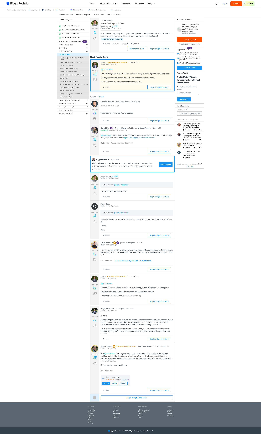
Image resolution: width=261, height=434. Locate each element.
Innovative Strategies (66, 65)
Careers (115, 415)
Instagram (170, 415)
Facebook (170, 410)
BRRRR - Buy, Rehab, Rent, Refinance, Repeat (72, 58)
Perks (89, 421)
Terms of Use (142, 412)
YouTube (170, 414)
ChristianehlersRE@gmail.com (126, 260)
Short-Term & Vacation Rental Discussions (74, 84)
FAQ (139, 417)
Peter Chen (105, 204)
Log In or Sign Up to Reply (159, 49)
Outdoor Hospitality (66, 97)
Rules (139, 414)
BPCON (250, 3)
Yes (188, 166)
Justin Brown (106, 26)
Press (114, 412)
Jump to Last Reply (137, 49)
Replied (109, 64)
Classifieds (91, 415)
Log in (225, 4)
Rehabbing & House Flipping (69, 81)
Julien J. (104, 62)
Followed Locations (113, 15)
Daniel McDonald (107, 101)
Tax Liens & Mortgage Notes (69, 87)
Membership (91, 410)
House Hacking (65, 54)
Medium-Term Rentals (67, 91)
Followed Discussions (66, 15)
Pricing (149, 4)
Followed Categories (83, 15)
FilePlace (90, 419)
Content (138, 4)
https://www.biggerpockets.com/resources (139, 138)
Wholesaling (63, 78)
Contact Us (116, 417)
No (192, 166)
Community (125, 4)
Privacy (140, 415)
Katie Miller (105, 128)
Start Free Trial (189, 68)
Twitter (169, 412)
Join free (236, 4)
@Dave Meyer (106, 135)
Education (90, 414)
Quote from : (116, 185)
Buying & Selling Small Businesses (71, 94)
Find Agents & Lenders (107, 4)
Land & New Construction (68, 72)
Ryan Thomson (106, 346)
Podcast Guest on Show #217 (122, 143)
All (59, 23)
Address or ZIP (183, 109)
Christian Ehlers (107, 243)
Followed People (98, 15)
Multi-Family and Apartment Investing (72, 75)
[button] (124, 44)
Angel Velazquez (107, 308)
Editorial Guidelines (143, 410)
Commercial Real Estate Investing (71, 62)
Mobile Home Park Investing (69, 68)
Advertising (116, 414)
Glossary (90, 423)
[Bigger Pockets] (18, 3)
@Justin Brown (106, 69)
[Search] (216, 4)
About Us (115, 410)
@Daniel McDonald (121, 185)
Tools (91, 4)
